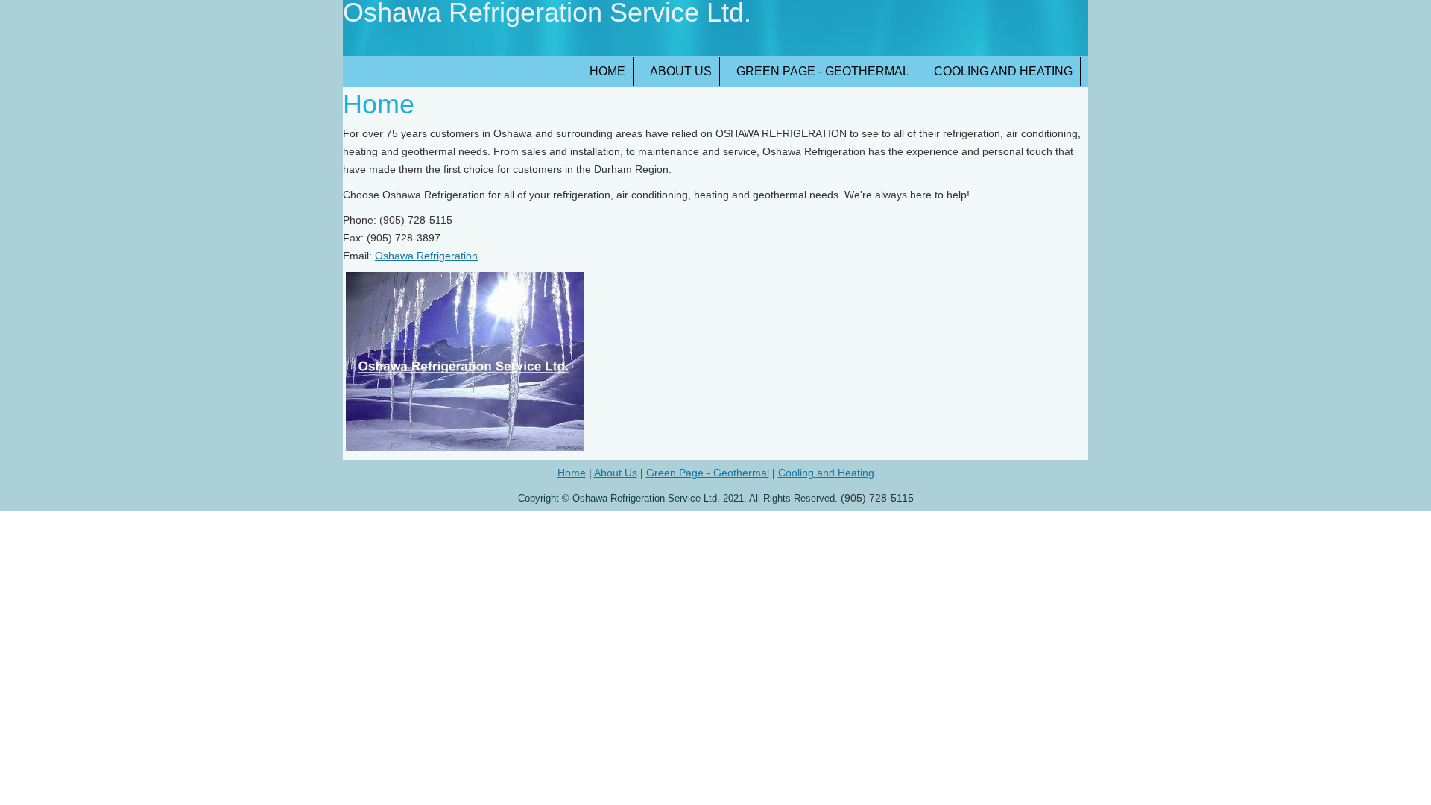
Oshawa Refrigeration (426, 256)
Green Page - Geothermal (822, 71)
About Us (681, 71)
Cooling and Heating (1003, 71)
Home (607, 71)
